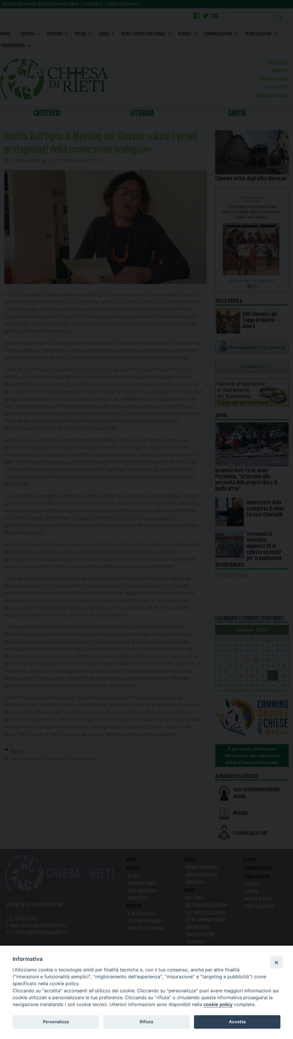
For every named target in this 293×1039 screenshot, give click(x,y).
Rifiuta (146, 1021)
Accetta (237, 1021)
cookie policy (218, 1004)
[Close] (276, 962)
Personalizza (56, 1021)
